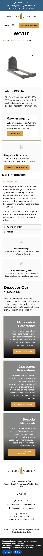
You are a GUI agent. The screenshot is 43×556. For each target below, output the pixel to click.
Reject (17, 552)
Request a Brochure (15, 155)
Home (5, 40)
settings (31, 548)
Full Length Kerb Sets (17, 40)
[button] (9, 25)
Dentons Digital (25, 532)
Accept (7, 552)
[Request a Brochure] (21, 147)
